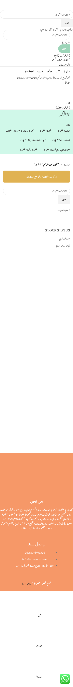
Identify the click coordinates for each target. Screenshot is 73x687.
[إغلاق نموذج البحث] (68, 5)
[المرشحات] (68, 596)
